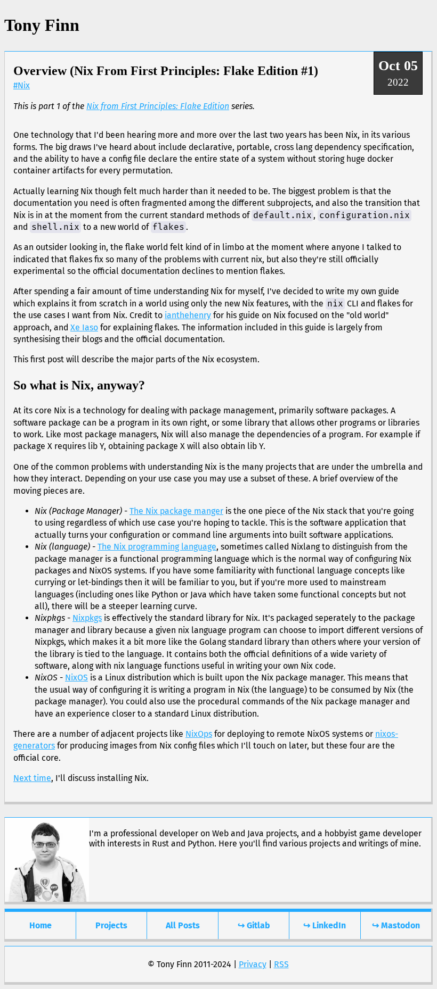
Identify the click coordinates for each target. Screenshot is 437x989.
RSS (281, 964)
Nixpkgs (87, 618)
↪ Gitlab (254, 925)
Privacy (252, 964)
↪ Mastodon (396, 925)
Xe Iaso (84, 327)
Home (40, 925)
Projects (111, 925)
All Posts (183, 925)
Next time (32, 778)
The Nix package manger (176, 511)
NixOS (76, 677)
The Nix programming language (157, 547)
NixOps (198, 734)
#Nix (21, 85)
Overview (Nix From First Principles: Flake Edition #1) (165, 71)
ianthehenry (188, 315)
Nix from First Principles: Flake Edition (157, 106)
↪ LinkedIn (324, 925)
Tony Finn (41, 25)
